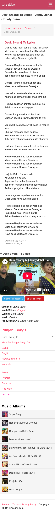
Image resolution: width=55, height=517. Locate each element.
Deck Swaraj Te (10, 337)
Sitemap (5, 504)
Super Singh (15, 414)
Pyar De (6, 377)
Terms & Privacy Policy (24, 504)
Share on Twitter (34, 298)
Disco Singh (15, 489)
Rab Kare (7, 388)
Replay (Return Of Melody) (23, 422)
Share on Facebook (13, 298)
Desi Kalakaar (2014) (20, 439)
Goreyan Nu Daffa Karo (21, 431)
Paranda (6, 383)
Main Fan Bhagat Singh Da (16, 342)
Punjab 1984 (15, 481)
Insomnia (6, 364)
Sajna (5, 347)
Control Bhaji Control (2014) (23, 464)
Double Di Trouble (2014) (22, 472)
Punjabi (21, 310)
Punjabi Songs (14, 329)
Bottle (5, 372)
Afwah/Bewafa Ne (11, 358)
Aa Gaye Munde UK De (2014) (25, 456)
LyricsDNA (8, 4)
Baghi (5, 353)
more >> (6, 394)
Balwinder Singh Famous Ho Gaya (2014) (31, 447)
